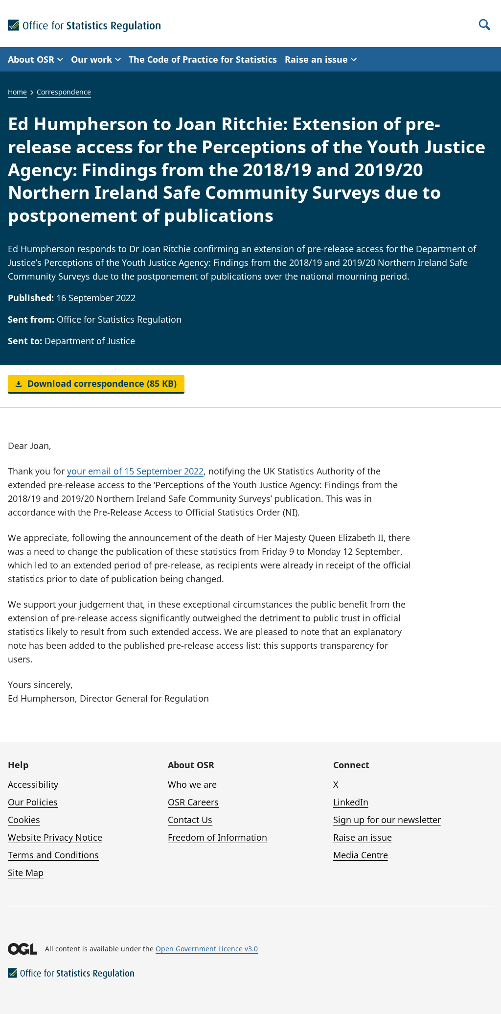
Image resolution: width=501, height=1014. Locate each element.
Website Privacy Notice (55, 837)
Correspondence (64, 91)
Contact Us (190, 819)
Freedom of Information (217, 837)
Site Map (26, 872)
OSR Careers (193, 802)
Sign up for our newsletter (387, 819)
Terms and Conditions (53, 855)
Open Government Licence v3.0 (207, 948)
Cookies (24, 819)
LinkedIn (350, 802)
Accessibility (33, 784)
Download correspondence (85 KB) (101, 383)
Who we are (192, 784)
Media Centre (360, 855)
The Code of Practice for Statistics (203, 59)
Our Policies (33, 802)
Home (17, 91)
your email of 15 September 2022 (135, 471)
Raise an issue (362, 837)
